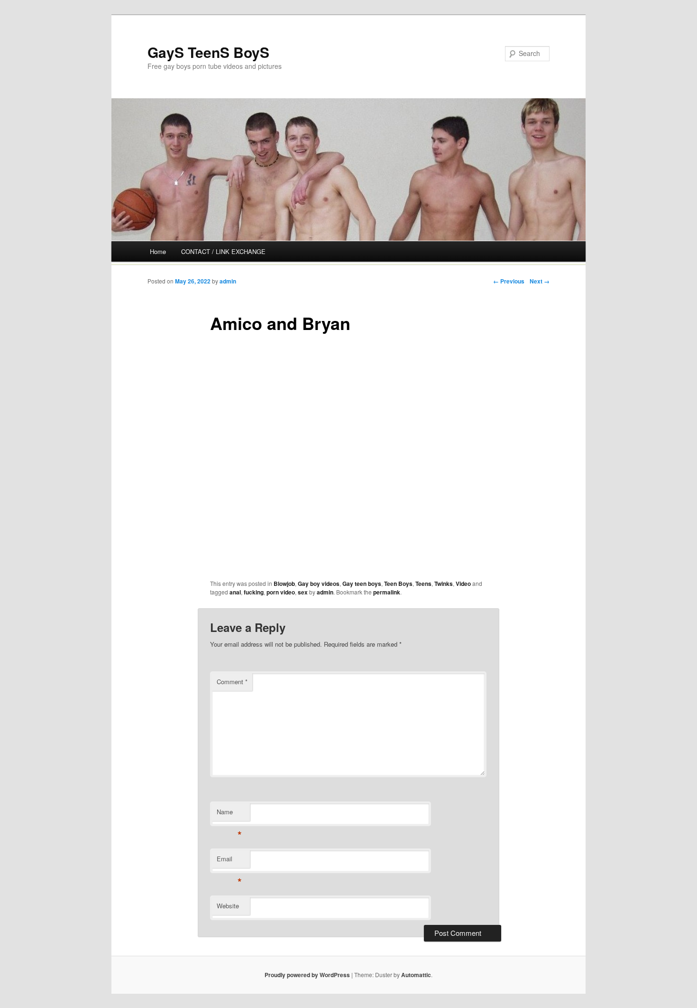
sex (303, 592)
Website (228, 905)
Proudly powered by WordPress (307, 974)
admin (228, 281)
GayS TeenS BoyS (208, 52)
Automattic (416, 974)
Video (463, 583)
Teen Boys (398, 583)
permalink (386, 592)
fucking (254, 592)
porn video (280, 592)
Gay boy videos (318, 583)
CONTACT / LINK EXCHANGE (223, 251)
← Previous (508, 281)
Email (229, 861)
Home (158, 251)
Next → (540, 281)
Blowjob (284, 583)
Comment (232, 681)
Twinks (443, 583)
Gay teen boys (361, 583)
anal (235, 592)
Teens (423, 583)
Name (229, 814)
